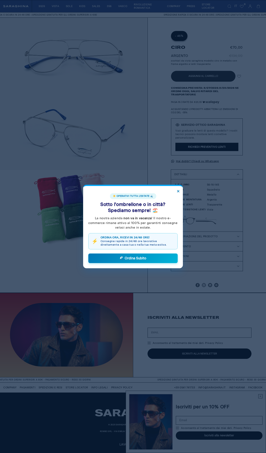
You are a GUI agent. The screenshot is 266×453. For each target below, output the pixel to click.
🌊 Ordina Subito (133, 258)
